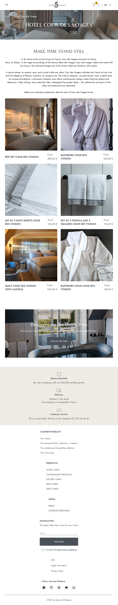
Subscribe (59, 541)
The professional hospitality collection (57, 448)
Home (7, 16)
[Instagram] (59, 587)
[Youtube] (66, 587)
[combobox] (108, 5)
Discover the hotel (59, 341)
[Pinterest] (51, 587)
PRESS (51, 505)
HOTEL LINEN (53, 469)
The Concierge (47, 452)
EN (105, 5)
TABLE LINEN (52, 488)
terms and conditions (67, 549)
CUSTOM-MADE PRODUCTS (59, 474)
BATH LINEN (52, 484)
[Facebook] (44, 587)
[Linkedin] (74, 587)
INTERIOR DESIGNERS (59, 510)
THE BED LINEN (53, 479)
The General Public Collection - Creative (58, 443)
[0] (93, 5)
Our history (45, 438)
